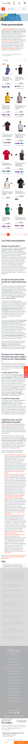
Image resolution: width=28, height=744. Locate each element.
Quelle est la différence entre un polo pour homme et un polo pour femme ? (13, 623)
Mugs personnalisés (14, 677)
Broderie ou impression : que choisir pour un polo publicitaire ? (13, 585)
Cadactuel (4, 424)
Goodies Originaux (14, 689)
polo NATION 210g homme (13, 515)
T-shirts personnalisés (14, 662)
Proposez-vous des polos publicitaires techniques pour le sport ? (12, 596)
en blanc (21, 551)
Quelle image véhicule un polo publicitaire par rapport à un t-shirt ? (13, 638)
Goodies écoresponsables (14, 701)
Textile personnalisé (17, 54)
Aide (26, 376)
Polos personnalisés (14, 665)
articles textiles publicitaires (17, 555)
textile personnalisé (8, 41)
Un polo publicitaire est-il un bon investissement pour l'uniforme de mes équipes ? (13, 631)
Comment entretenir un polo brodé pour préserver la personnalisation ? (11, 603)
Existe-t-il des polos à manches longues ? (12, 610)
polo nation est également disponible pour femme (14, 532)
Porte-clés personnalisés (14, 674)
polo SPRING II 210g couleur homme (15, 455)
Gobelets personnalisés (14, 695)
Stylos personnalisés (14, 659)
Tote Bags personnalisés (14, 698)
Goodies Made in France (14, 683)
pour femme (7, 552)
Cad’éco (18, 448)
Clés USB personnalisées (14, 680)
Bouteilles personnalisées (14, 692)
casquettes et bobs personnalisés (10, 48)
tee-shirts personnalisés (12, 557)
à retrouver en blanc (14, 471)
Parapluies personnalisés (14, 671)
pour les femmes (19, 495)
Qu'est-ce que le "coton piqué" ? (12, 590)
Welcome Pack (14, 686)
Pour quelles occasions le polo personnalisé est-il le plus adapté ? (13, 566)
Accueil (3, 54)
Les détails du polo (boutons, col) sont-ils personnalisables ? (13, 616)
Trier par (5, 60)
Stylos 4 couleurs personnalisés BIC (14, 668)
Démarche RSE (14, 704)
